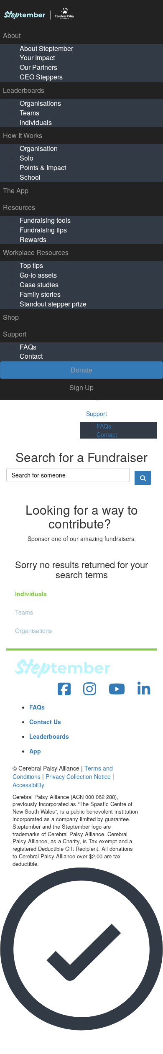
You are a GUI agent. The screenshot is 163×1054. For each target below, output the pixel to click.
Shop (11, 317)
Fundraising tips (43, 230)
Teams (29, 112)
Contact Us (45, 721)
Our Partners (38, 67)
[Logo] (81, 13)
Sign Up (81, 387)
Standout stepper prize (53, 304)
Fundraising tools (45, 220)
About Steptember (46, 48)
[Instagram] (89, 689)
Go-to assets (38, 275)
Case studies (39, 284)
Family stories (40, 294)
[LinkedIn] (144, 689)
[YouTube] (117, 689)
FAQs (28, 347)
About (11, 35)
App (35, 751)
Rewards (33, 239)
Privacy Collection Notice (78, 776)
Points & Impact (43, 167)
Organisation (39, 148)
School (30, 177)
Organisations (40, 103)
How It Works (22, 135)
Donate (81, 370)
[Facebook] (64, 689)
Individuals (36, 122)
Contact (31, 356)
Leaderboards (23, 90)
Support (14, 334)
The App (15, 190)
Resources (19, 207)
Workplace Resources (36, 252)
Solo (26, 158)
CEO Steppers (41, 77)
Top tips (31, 265)
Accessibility (28, 785)
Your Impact (37, 57)
